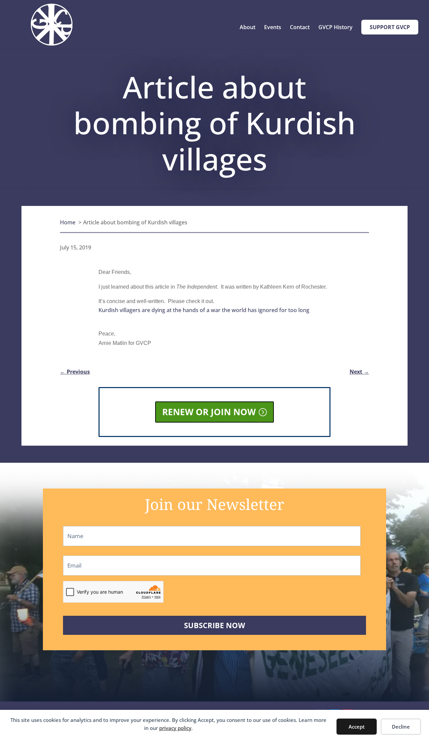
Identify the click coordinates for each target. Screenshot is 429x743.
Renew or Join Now (209, 412)
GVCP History (335, 28)
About (247, 28)
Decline (401, 726)
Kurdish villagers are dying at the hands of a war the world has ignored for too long (204, 310)
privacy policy (175, 728)
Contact (300, 28)
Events (272, 28)
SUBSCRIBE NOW (214, 625)
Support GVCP (390, 27)
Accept (357, 726)
